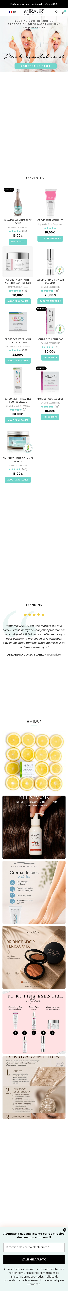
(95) (56, 407)
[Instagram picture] (34, 762)
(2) (24, 410)
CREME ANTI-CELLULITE (50, 220)
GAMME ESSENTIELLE (18, 287)
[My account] (56, 12)
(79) (24, 291)
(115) (24, 231)
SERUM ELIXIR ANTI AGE (50, 339)
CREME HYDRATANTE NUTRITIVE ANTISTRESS (18, 281)
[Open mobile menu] (4, 12)
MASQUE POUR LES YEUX (50, 399)
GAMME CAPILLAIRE (17, 227)
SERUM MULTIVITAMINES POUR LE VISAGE (17, 400)
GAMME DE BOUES (18, 465)
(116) (56, 291)
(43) (24, 469)
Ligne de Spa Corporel (50, 224)
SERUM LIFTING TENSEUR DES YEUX (50, 281)
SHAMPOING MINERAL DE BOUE (18, 222)
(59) (24, 350)
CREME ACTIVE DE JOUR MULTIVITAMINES (17, 341)
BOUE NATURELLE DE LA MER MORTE (18, 460)
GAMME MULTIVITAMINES (17, 346)
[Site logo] (34, 12)
